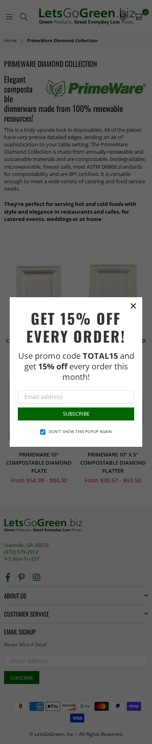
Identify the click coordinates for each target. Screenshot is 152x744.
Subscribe (76, 413)
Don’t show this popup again (80, 431)
